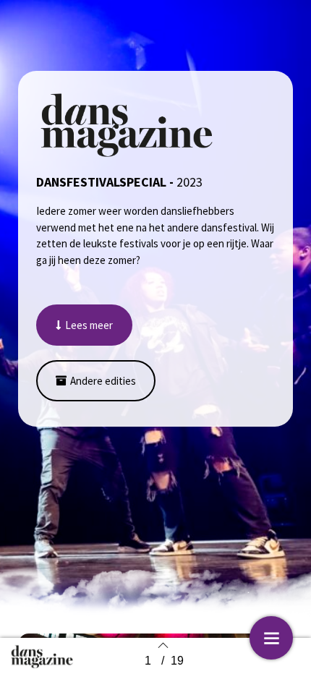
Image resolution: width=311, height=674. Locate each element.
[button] (84, 325)
